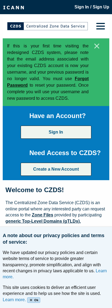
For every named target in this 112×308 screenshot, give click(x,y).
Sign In (56, 132)
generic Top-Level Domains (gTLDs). (43, 221)
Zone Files (42, 215)
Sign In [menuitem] (81, 7)
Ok (36, 300)
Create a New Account (56, 169)
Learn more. (14, 299)
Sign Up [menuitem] (101, 7)
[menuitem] (13, 7)
